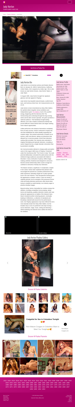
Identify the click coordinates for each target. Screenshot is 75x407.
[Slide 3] (31, 284)
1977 (51, 385)
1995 (43, 383)
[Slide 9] (47, 284)
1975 (59, 385)
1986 (15, 385)
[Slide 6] (39, 284)
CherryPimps (5, 396)
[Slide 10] (49, 284)
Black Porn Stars (6, 395)
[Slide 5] (36, 284)
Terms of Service (69, 396)
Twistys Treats (5, 400)
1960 (55, 387)
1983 (27, 385)
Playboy (59, 152)
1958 (63, 387)
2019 (13, 380)
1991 (59, 383)
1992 (55, 383)
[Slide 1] (26, 284)
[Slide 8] (44, 284)
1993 (51, 383)
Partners (70, 400)
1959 (59, 387)
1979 (43, 385)
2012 (41, 380)
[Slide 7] (41, 284)
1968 (23, 387)
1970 (15, 387)
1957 (68, 387)
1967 (27, 387)
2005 (70, 380)
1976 (55, 385)
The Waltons (36, 112)
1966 (31, 387)
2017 (21, 380)
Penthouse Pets (6, 399)
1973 (68, 385)
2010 (49, 380)
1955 (35, 389)
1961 (51, 387)
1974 (63, 385)
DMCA (70, 397)
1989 (68, 383)
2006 (65, 380)
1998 (31, 383)
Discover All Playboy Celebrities (37, 289)
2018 (17, 380)
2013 (37, 380)
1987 (11, 385)
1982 (31, 385)
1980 (39, 385)
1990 (63, 383)
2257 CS (70, 399)
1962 (47, 387)
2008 (57, 380)
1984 (23, 385)
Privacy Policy (69, 395)
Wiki (63, 154)
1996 (39, 383)
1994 (47, 383)
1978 (47, 385)
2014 (33, 380)
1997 (35, 383)
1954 (39, 389)
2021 (5, 380)
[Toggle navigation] (70, 2)
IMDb (67, 154)
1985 (19, 385)
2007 (61, 380)
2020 (9, 380)
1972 (7, 387)
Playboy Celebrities (11, 14)
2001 (19, 383)
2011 (45, 380)
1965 (35, 387)
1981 (35, 385)
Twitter (65, 156)
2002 (15, 383)
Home (4, 14)
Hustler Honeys (6, 397)
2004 (7, 383)
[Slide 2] (28, 284)
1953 (43, 389)
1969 (19, 387)
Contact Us (70, 401)
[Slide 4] (33, 284)
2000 (23, 383)
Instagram (59, 156)
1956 (31, 389)
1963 (43, 387)
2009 (53, 380)
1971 (11, 387)
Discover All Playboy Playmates (37, 336)
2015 (29, 380)
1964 (39, 387)
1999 (27, 383)
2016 (25, 380)
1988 (7, 385)
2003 (11, 383)
